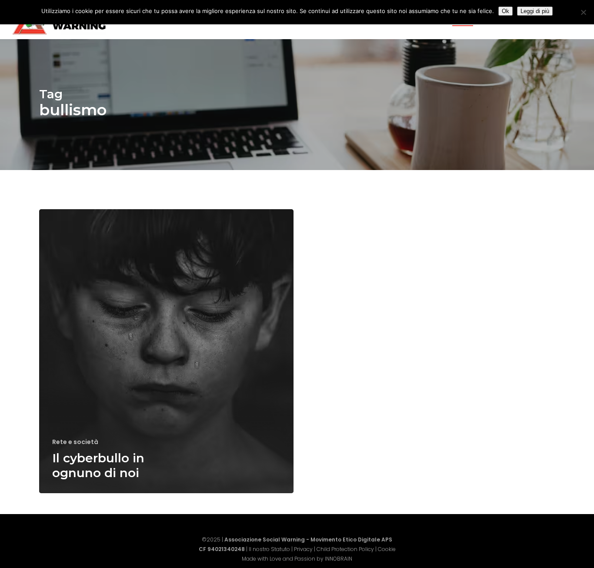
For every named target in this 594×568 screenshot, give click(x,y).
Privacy (303, 549)
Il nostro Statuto (269, 549)
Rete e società (75, 442)
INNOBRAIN (338, 558)
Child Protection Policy (345, 549)
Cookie (387, 549)
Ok (505, 11)
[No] (583, 12)
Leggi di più (535, 11)
